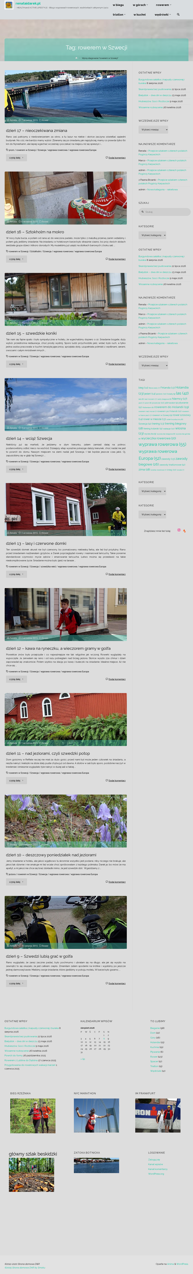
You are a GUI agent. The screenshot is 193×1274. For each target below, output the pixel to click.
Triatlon (154, 1066)
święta (180, 470)
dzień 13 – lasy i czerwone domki (36, 543)
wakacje (169, 428)
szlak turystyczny (174, 419)
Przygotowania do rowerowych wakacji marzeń (30, 1065)
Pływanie (155, 1052)
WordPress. (182, 1264)
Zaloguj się (154, 1159)
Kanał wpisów (155, 1164)
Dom (152, 1032)
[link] (178, 15)
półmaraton (171, 403)
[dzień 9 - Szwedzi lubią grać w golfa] (66, 922)
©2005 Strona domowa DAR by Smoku (25, 1267)
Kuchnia (154, 1047)
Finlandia (167, 387)
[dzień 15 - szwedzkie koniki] (66, 299)
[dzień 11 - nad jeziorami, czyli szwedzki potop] (66, 719)
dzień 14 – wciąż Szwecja (29, 438)
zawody (168, 458)
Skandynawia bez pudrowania (155, 89)
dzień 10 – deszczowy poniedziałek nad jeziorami (51, 855)
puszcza (158, 403)
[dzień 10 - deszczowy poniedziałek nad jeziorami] (66, 821)
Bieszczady (154, 388)
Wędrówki (155, 1071)
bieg (143, 387)
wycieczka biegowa (166, 434)
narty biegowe (164, 399)
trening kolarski (153, 428)
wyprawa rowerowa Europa (83, 150)
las (182, 393)
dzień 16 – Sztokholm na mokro (35, 232)
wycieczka (150, 434)
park (141, 403)
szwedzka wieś (48, 566)
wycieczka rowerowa (158, 438)
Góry (152, 1037)
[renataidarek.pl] (9, 4)
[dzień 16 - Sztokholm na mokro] (66, 198)
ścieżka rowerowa (158, 470)
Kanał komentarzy (158, 1169)
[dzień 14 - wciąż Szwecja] (66, 404)
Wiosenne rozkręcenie (151, 107)
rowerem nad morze (148, 411)
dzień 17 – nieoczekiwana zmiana (36, 130)
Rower (45, 120)
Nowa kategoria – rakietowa (162, 189)
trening (158, 423)
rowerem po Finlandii (169, 411)
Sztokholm (35, 251)
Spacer (154, 1061)
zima (144, 469)
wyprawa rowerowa (57, 150)
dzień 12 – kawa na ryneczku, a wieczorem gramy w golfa (58, 648)
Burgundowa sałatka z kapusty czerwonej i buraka (32, 1028)
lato (141, 399)
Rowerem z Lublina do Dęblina (21, 1060)
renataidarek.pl (28, 3)
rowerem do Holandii (171, 407)
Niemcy (179, 398)
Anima (170, 1264)
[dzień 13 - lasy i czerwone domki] (66, 509)
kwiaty (171, 394)
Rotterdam (148, 407)
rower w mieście (154, 419)
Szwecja (42, 150)
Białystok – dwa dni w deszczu (155, 95)
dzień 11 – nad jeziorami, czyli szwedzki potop (48, 753)
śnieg (171, 470)
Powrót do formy (14, 1055)
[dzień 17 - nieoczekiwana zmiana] (66, 96)
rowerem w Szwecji (26, 150)
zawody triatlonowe (172, 464)
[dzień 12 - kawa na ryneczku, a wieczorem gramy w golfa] (66, 614)
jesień (150, 393)
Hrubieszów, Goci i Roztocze (154, 101)
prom (11, 150)
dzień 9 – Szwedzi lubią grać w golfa (39, 956)
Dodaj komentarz (117, 157)
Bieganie (155, 1028)
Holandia (155, 1042)
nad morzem (150, 399)
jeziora (12, 874)
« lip (83, 1059)
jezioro (161, 394)
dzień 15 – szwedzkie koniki (31, 333)
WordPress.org (156, 1173)
